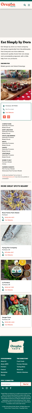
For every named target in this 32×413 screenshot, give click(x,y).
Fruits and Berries (8, 135)
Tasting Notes (21, 367)
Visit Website (10, 112)
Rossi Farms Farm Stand (10, 213)
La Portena (6, 282)
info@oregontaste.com (8, 177)
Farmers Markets (22, 364)
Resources (20, 369)
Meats (4, 141)
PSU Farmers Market (8, 169)
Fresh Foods (20, 361)
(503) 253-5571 (9, 217)
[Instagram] (8, 116)
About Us (3, 361)
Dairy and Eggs (7, 130)
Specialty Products (8, 125)
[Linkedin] (2, 388)
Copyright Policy (23, 408)
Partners (3, 367)
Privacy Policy (15, 408)
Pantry (4, 147)
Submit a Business (22, 372)
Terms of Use (7, 408)
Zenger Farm (6, 317)
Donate (3, 375)
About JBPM (4, 364)
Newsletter (4, 372)
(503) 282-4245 (9, 322)
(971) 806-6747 (9, 252)
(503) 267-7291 (9, 287)
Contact (3, 369)
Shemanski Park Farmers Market (12, 171)
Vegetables (6, 153)
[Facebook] (4, 116)
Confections (6, 124)
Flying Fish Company (9, 248)
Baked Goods (6, 127)
